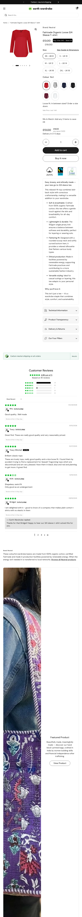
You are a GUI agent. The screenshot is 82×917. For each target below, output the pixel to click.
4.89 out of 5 (46, 375)
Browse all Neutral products (63, 559)
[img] (10, 405)
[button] (77, 8)
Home (5, 23)
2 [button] (38, 535)
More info (74, 356)
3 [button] (41, 535)
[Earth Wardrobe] (40, 9)
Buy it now (60, 158)
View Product (59, 763)
